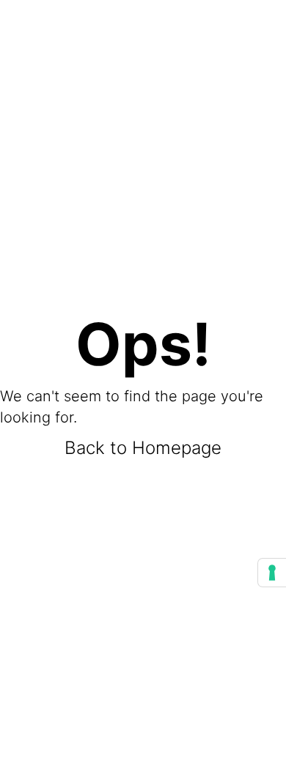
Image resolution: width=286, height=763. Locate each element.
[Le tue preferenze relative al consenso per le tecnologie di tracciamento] (272, 573)
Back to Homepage (143, 447)
